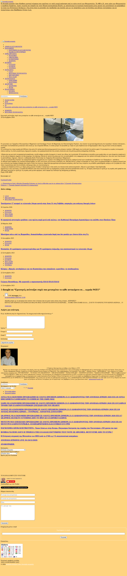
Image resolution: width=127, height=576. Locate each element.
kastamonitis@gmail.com (96, 379)
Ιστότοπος (4, 339)
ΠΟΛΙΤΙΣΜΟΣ (10, 89)
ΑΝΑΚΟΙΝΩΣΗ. (8, 444)
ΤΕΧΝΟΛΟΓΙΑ (10, 78)
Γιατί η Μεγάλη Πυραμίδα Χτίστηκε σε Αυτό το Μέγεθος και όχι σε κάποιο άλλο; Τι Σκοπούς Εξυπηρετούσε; (41, 183)
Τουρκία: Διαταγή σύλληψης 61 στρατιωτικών (19, 185)
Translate (30, 388)
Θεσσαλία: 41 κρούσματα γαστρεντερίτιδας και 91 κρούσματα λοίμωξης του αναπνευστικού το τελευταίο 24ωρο (46, 249)
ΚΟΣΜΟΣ (8, 62)
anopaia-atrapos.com (13, 564)
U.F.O (11, 71)
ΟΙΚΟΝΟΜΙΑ (13, 57)
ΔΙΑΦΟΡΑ (12, 61)
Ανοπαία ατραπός (27, 564)
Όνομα (3, 331)
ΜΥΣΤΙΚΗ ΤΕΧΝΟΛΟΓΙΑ (18, 73)
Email (3, 335)
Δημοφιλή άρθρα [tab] (10, 393)
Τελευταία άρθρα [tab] (10, 391)
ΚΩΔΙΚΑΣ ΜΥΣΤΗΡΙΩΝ (17, 52)
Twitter (9, 180)
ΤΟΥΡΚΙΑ (12, 68)
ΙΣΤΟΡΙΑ (12, 91)
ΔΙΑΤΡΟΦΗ (9, 84)
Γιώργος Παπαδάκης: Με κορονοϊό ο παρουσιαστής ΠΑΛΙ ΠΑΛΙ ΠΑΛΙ (30, 282)
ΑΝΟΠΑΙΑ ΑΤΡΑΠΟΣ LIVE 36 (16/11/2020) (19, 440)
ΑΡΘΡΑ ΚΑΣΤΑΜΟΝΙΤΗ (13, 46)
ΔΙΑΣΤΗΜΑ (13, 82)
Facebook (4, 180)
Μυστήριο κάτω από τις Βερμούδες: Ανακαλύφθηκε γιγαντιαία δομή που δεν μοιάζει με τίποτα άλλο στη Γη (45, 234)
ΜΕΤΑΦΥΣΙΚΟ (14, 75)
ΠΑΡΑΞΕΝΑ (9, 70)
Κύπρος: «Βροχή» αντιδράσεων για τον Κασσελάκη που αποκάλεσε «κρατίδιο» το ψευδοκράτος (40, 269)
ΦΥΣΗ (11, 87)
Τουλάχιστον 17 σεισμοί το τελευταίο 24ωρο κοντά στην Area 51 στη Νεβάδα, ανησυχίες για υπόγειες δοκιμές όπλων (48, 203)
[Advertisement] (63, 26)
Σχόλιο (3, 328)
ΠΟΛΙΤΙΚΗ (13, 55)
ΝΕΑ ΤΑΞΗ (13, 77)
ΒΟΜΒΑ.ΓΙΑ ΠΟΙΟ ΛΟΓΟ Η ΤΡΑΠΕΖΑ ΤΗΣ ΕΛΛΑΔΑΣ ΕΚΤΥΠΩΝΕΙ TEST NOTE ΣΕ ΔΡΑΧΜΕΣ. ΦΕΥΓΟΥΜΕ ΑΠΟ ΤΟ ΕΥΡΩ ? (57, 432)
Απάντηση (8, 306)
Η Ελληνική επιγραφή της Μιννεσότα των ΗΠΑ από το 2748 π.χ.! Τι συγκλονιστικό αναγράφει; (39, 436)
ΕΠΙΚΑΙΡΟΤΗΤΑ (11, 54)
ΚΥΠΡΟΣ (12, 66)
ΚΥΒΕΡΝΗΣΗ (14, 59)
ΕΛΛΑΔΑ (12, 64)
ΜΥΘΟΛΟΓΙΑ (13, 93)
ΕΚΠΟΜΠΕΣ (9, 48)
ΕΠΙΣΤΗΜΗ (13, 80)
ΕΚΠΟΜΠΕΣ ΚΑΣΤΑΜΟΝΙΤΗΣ (20, 50)
